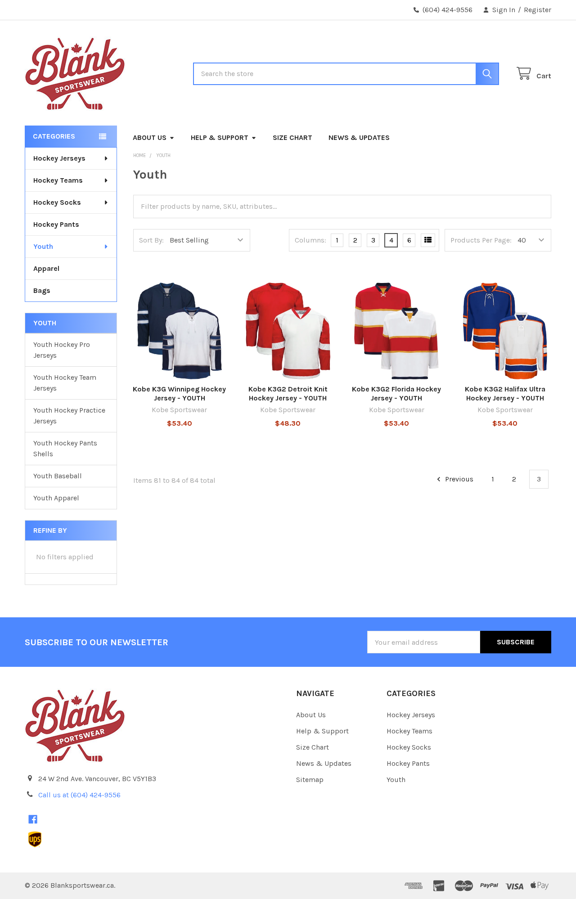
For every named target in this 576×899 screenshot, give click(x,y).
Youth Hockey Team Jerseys (64, 382)
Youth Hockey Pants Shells (65, 448)
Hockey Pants (56, 224)
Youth (43, 246)
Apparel (46, 268)
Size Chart (292, 137)
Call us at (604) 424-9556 (79, 795)
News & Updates (359, 137)
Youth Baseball (57, 476)
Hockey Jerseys (59, 158)
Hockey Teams (58, 180)
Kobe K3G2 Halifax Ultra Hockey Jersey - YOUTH (505, 393)
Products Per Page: (481, 240)
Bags (41, 290)
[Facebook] (33, 819)
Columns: (310, 240)
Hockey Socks (57, 202)
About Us (149, 137)
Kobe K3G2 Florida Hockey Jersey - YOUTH (396, 393)
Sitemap (310, 779)
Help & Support (219, 137)
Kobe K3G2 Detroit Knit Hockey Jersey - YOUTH (288, 393)
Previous (458, 479)
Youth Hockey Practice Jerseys (69, 415)
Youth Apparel (56, 498)
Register (537, 9)
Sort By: (151, 240)
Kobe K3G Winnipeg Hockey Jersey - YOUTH (179, 393)
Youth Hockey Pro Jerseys (61, 350)
